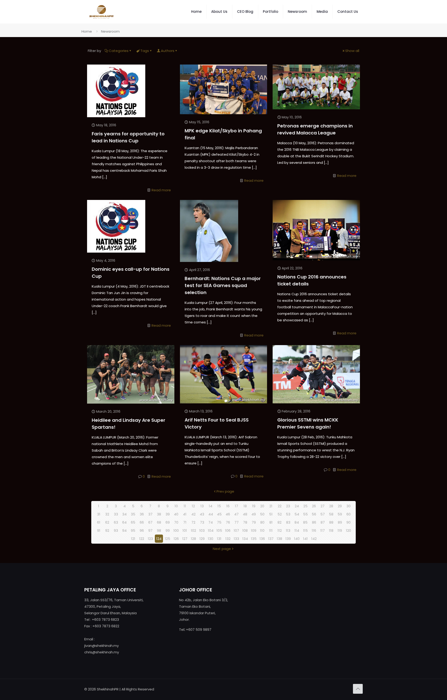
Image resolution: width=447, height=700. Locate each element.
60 (348, 514)
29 (340, 506)
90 (348, 522)
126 (176, 538)
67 (150, 522)
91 (98, 530)
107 (236, 530)
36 (142, 514)
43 (202, 514)
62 (107, 522)
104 (210, 530)
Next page (222, 548)
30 (348, 506)
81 (271, 522)
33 (116, 514)
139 (288, 538)
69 (168, 522)
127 (184, 538)
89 (340, 522)
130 (210, 538)
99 (168, 530)
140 (297, 538)
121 (133, 538)
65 (133, 522)
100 (176, 530)
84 (297, 522)
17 (236, 506)
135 (254, 538)
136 (262, 538)
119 (340, 530)
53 (288, 514)
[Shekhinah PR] (101, 11)
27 (323, 506)
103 (202, 530)
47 (236, 514)
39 (168, 514)
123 (150, 538)
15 (219, 506)
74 (210, 522)
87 (323, 522)
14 (210, 506)
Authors (167, 50)
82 (279, 522)
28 (331, 506)
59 (340, 514)
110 (262, 530)
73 (202, 522)
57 (322, 514)
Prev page (225, 491)
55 (305, 514)
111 (271, 530)
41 (184, 514)
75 (219, 522)
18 (245, 506)
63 (116, 522)
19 (253, 506)
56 (314, 514)
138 (279, 538)
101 (185, 530)
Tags (144, 50)
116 (314, 530)
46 (228, 514)
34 (124, 514)
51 (271, 514)
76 (228, 522)
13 (202, 506)
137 (271, 538)
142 (314, 538)
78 (245, 522)
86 (314, 522)
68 (159, 522)
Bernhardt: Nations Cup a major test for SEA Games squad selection (223, 285)
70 (176, 522)
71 (184, 522)
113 (288, 530)
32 (107, 514)
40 (176, 514)
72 (193, 522)
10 (176, 506)
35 (133, 514)
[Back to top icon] (358, 689)
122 (141, 538)
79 (254, 522)
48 (245, 514)
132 (227, 538)
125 (167, 538)
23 (288, 506)
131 (219, 538)
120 (348, 530)
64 (124, 522)
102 (193, 530)
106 (227, 530)
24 (297, 506)
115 (305, 530)
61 (98, 522)
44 (210, 514)
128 (193, 538)
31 (98, 514)
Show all (352, 50)
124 (159, 538)
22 (279, 506)
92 (107, 530)
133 (236, 538)
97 (150, 530)
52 (280, 514)
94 (124, 530)
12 (193, 506)
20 (262, 506)
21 (270, 506)
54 (297, 514)
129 (202, 538)
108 (245, 530)
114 (297, 530)
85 (305, 522)
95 (133, 530)
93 (116, 530)
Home (86, 31)
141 (305, 538)
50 (262, 514)
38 (159, 514)
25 (305, 506)
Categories (119, 50)
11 (185, 506)
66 (142, 522)
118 (331, 530)
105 (219, 530)
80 (262, 522)
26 (314, 506)
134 (245, 538)
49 (253, 514)
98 (159, 530)
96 (142, 530)
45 (219, 514)
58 (331, 514)
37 (150, 514)
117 (322, 530)
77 (236, 522)
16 (228, 506)
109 (253, 530)
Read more (161, 190)
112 (280, 530)
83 (288, 522)
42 (193, 514)
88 (331, 522)
